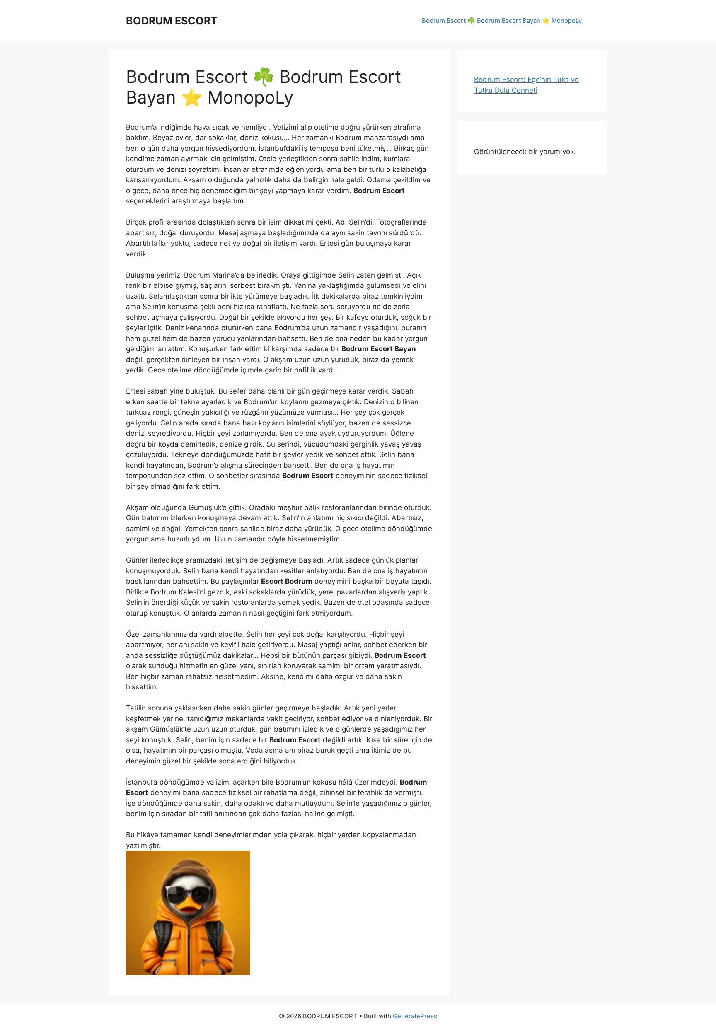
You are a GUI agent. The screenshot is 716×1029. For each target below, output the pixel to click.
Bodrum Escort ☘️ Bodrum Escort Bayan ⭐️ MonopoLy (502, 20)
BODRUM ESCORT (172, 20)
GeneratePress (415, 1016)
